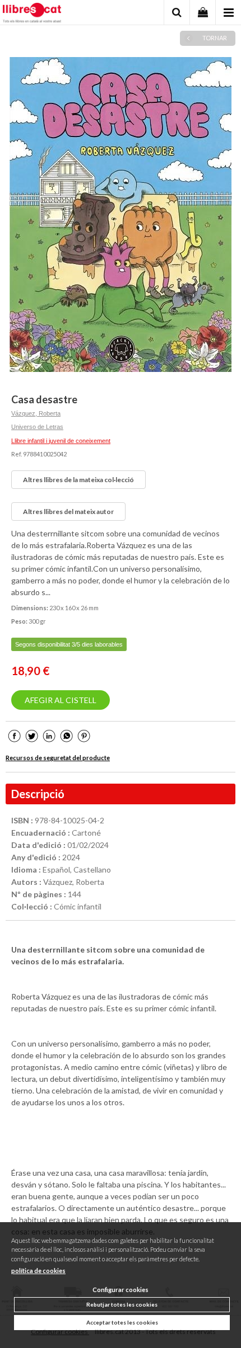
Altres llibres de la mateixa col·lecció (78, 479)
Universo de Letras (37, 426)
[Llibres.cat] (32, 14)
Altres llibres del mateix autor (68, 511)
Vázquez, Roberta (36, 413)
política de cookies (38, 1270)
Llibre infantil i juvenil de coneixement (60, 440)
